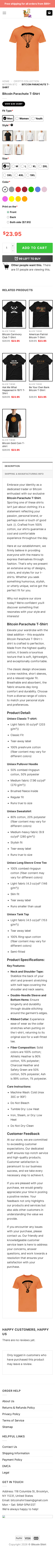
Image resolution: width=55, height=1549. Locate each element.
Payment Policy (12, 1459)
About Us (8, 1401)
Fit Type (7, 110)
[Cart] (49, 13)
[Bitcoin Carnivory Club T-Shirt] (14, 314)
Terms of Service (13, 1420)
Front (13, 212)
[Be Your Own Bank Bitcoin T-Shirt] (40, 367)
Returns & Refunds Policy (18, 1407)
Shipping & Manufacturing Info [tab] (24, 474)
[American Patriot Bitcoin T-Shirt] (40, 314)
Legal (5, 1472)
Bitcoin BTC (9, 84)
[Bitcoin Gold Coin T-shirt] (14, 423)
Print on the (10, 206)
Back (13, 217)
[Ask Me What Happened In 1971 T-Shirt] (14, 367)
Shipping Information (16, 1453)
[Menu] (4, 13)
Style (7, 125)
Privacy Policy (11, 1414)
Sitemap (7, 1427)
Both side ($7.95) (20, 222)
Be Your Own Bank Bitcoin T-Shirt (39, 389)
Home (5, 81)
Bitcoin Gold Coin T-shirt (13, 445)
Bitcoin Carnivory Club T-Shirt (12, 336)
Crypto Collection (26, 81)
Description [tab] (12, 466)
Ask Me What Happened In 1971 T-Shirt (13, 390)
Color (6, 181)
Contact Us (9, 1446)
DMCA (6, 1466)
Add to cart (34, 248)
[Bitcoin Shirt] (27, 13)
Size (5, 158)
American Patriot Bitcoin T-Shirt (38, 336)
